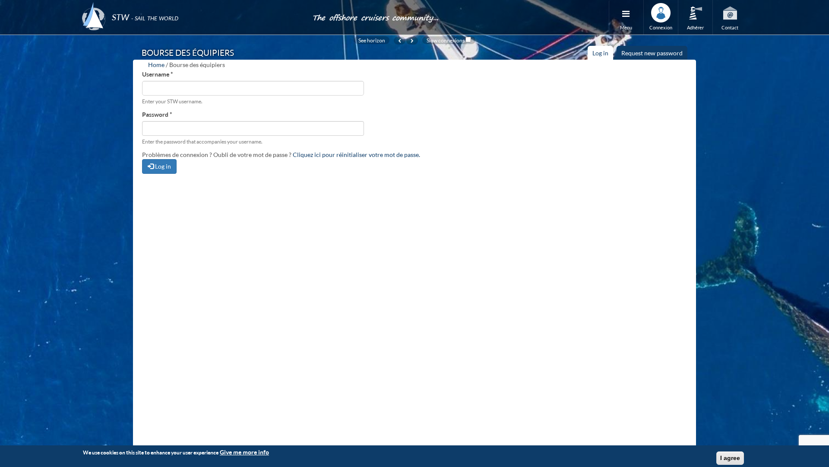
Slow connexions (446, 40)
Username (157, 74)
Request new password (652, 53)
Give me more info (244, 452)
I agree (730, 457)
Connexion (660, 27)
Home (156, 64)
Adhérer (695, 27)
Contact (729, 27)
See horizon (371, 40)
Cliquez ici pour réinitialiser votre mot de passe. (356, 154)
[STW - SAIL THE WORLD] (191, 5)
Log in (602, 54)
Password (157, 114)
